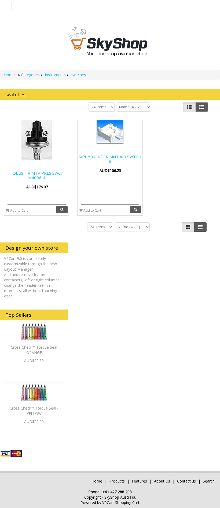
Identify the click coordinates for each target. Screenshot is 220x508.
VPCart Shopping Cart (121, 502)
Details (34, 370)
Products (117, 481)
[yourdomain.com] (108, 41)
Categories (31, 74)
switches (78, 74)
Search (209, 481)
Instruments (55, 74)
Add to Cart (18, 210)
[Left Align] (189, 107)
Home (10, 74)
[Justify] (201, 107)
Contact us (186, 481)
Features (140, 481)
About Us (162, 481)
